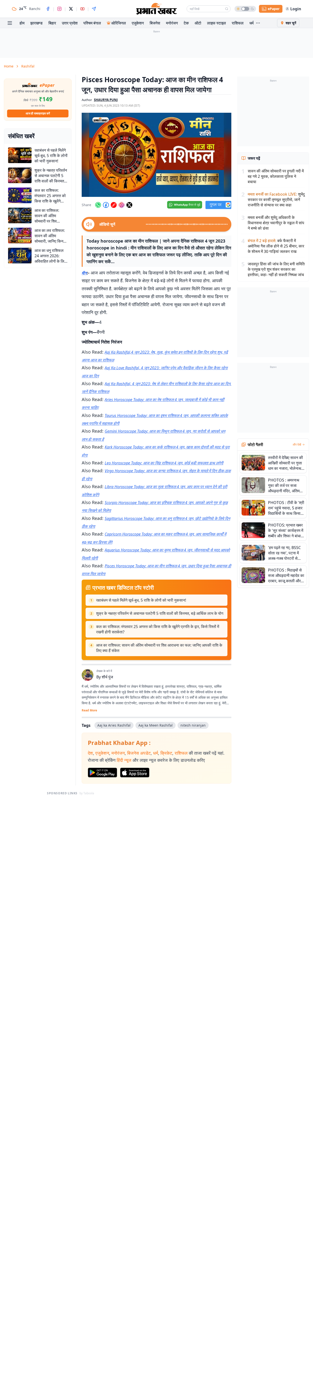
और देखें (297, 445)
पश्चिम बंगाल (92, 23)
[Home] (156, 9)
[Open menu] (10, 23)
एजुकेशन (138, 23)
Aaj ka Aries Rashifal (114, 725)
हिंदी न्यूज (124, 760)
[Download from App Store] (134, 772)
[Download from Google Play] (102, 772)
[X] (71, 8)
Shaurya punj (106, 100)
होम (22, 23)
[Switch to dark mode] (245, 9)
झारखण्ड (36, 23)
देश (90, 753)
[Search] (226, 8)
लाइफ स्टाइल (216, 23)
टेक (186, 23)
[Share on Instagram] (121, 205)
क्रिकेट (166, 753)
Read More (89, 710)
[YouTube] (82, 8)
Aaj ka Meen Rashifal (155, 725)
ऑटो (198, 23)
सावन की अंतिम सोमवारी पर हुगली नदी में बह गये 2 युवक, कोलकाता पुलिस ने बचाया (276, 176)
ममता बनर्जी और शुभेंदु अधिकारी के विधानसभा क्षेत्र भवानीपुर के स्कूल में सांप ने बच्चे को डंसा (276, 223)
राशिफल (238, 23)
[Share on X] (129, 205)
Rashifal (27, 66)
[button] (156, 155)
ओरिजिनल (118, 23)
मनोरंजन (172, 23)
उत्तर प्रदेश (70, 23)
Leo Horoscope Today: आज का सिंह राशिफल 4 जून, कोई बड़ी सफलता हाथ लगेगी (164, 463)
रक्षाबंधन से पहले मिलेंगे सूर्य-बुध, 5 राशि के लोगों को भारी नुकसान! (141, 600)
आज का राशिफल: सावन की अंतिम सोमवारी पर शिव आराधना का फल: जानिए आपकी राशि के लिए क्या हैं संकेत (159, 647)
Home (8, 66)
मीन (84, 273)
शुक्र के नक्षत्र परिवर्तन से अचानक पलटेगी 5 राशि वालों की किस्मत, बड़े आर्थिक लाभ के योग (159, 613)
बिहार (52, 23)
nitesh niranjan (193, 725)
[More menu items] (258, 23)
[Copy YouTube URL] (114, 205)
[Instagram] (59, 8)
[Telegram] (94, 8)
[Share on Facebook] (106, 205)
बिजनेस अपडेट (139, 753)
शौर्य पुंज (107, 677)
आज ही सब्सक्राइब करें (38, 113)
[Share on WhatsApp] (98, 205)
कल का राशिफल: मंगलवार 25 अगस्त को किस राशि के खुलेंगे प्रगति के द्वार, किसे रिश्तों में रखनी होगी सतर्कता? (157, 629)
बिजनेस (155, 23)
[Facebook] (48, 8)
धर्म (251, 23)
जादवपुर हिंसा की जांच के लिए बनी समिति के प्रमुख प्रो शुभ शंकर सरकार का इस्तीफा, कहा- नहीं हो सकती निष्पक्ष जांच (276, 269)
